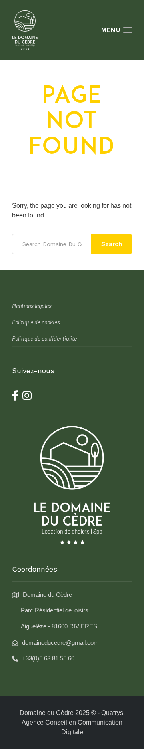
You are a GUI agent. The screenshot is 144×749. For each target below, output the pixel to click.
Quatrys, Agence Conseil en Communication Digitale (73, 722)
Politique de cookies (36, 322)
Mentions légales (32, 305)
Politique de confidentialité (44, 338)
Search (111, 244)
